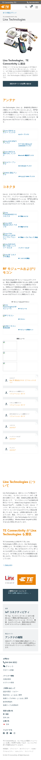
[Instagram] (14, 733)
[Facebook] (4, 733)
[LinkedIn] (7, 733)
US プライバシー (25, 748)
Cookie (33, 748)
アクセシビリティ (8, 751)
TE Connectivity (5, 7)
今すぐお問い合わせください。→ (19, 593)
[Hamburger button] (36, 7)
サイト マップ (29, 751)
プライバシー (14, 748)
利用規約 (5, 748)
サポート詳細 (8, 670)
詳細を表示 (8, 565)
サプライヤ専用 (8, 683)
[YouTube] (11, 733)
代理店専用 (7, 679)
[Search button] (26, 6)
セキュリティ (19, 751)
